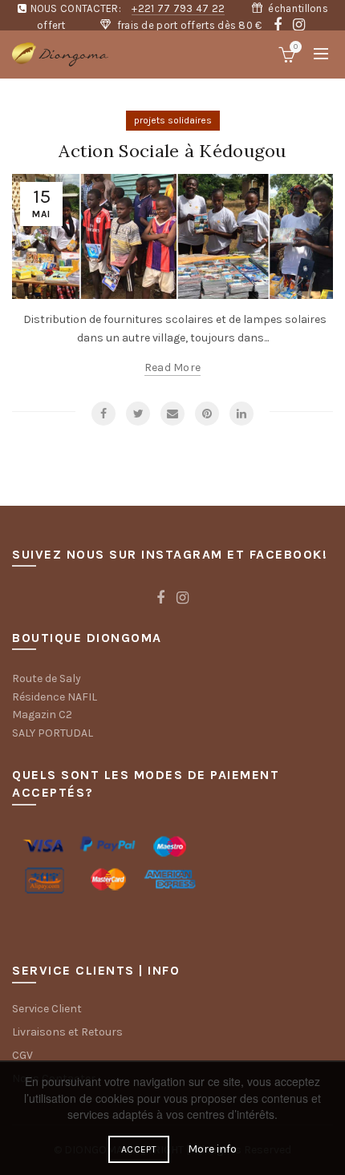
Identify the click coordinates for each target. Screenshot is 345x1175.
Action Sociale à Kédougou (172, 150)
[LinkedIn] (241, 414)
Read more (172, 367)
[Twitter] (138, 414)
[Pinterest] (207, 414)
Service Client (47, 1009)
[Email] (172, 414)
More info (212, 1149)
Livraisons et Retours (67, 1032)
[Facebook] (103, 414)
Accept (138, 1149)
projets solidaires (173, 120)
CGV (22, 1055)
